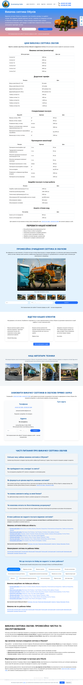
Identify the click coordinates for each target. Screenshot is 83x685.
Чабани (35, 538)
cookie (24, 682)
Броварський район (15, 533)
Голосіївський (24, 551)
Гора (29, 535)
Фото (38, 4)
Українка (26, 537)
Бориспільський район (16, 535)
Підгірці (38, 537)
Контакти (49, 4)
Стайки (47, 537)
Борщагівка (44, 528)
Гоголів (64, 533)
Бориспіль (25, 535)
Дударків (42, 535)
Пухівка (36, 533)
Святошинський (51, 551)
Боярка (22, 538)
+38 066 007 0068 (65, 5)
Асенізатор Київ (17, 4)
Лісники (34, 537)
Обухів (22, 537)
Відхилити (69, 682)
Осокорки (16, 553)
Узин (30, 540)
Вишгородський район (16, 532)
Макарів (12, 530)
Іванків (38, 535)
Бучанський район (15, 528)
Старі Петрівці (38, 532)
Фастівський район (15, 538)
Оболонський (31, 551)
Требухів (51, 533)
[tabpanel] (41, 597)
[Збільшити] (24, 296)
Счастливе (33, 535)
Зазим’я (28, 533)
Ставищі (44, 540)
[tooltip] (81, 17)
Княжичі (47, 533)
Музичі (38, 538)
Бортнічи (21, 553)
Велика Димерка (58, 533)
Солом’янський (59, 551)
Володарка (39, 540)
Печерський (38, 551)
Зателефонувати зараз (41, 344)
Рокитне (34, 540)
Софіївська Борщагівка (67, 528)
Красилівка (41, 533)
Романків (43, 537)
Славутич (53, 543)
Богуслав (35, 543)
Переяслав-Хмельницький (44, 543)
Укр (54, 4)
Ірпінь (21, 528)
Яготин (67, 543)
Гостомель (28, 528)
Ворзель (34, 528)
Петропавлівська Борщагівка (54, 528)
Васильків (63, 543)
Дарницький (10, 553)
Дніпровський (17, 551)
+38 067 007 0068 (65, 3)
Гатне (31, 538)
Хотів (25, 553)
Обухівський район (15, 537)
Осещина (57, 532)
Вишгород (24, 532)
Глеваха (53, 538)
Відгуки (43, 4)
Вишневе (38, 528)
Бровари (23, 533)
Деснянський (10, 551)
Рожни (67, 533)
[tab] (13, 569)
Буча (25, 528)
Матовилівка (44, 538)
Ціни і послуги (31, 4)
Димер (52, 532)
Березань (30, 543)
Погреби (32, 533)
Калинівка (27, 538)
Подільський (44, 551)
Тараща (58, 543)
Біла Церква (26, 540)
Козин (30, 537)
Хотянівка (44, 532)
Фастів (49, 538)
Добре (62, 682)
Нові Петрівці (31, 532)
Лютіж (49, 532)
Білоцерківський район (16, 540)
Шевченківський (68, 551)
